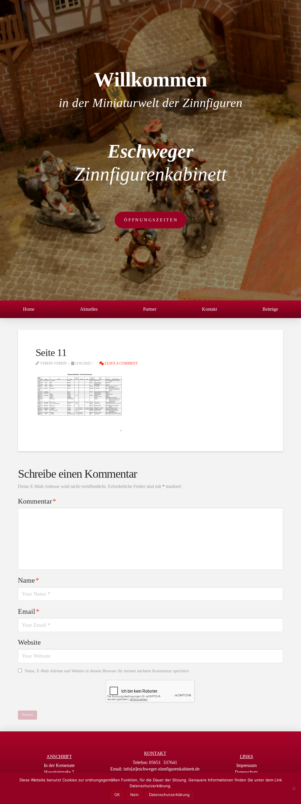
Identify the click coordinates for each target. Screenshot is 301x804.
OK (117, 794)
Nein (134, 794)
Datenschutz (246, 772)
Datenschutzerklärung (169, 794)
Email (28, 611)
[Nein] (294, 788)
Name (28, 580)
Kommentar (37, 501)
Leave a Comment (121, 363)
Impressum (246, 765)
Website (29, 642)
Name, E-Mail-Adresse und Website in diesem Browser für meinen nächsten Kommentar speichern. (107, 671)
